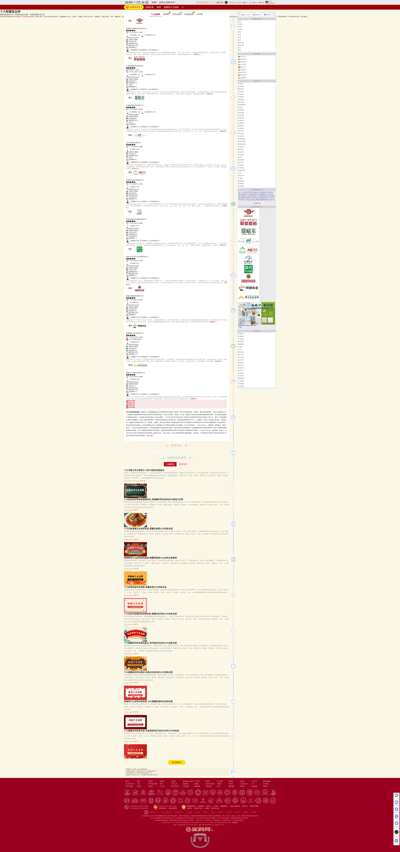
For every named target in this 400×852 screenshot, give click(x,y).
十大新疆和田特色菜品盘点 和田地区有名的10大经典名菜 (150, 643)
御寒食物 (241, 181)
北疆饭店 (131, 216)
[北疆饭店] (248, 259)
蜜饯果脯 (241, 160)
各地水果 (241, 118)
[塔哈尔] (248, 231)
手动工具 (174, 784)
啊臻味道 (131, 330)
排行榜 (216, 806)
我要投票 (131, 405)
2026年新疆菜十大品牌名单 (21, 16)
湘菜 (239, 40)
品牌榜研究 (201, 806)
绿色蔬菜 (241, 91)
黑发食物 (241, 112)
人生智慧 (241, 381)
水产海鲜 (243, 64)
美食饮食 (241, 368)
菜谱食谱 (241, 362)
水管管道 (266, 784)
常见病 (240, 347)
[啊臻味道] (248, 288)
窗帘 (161, 784)
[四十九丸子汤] (248, 297)
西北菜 (240, 27)
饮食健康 (243, 77)
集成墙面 (197, 786)
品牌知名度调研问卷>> (167, 2)
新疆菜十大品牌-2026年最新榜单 (136, 769)
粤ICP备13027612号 (192, 825)
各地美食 (241, 120)
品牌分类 (233, 2)
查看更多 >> (176, 409)
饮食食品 (132, 10)
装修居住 (241, 333)
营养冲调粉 (241, 141)
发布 (255, 2)
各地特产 (241, 84)
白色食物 (241, 154)
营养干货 (241, 131)
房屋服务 (241, 336)
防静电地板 (266, 781)
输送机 (242, 781)
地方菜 (126, 510)
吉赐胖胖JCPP (153, 812)
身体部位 (241, 352)
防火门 (128, 781)
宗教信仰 (241, 373)
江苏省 (162, 786)
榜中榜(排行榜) (179, 812)
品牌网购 (245, 812)
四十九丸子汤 (133, 370)
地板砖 (162, 781)
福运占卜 (241, 370)
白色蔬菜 (241, 147)
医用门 (139, 786)
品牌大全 (209, 806)
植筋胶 (242, 786)
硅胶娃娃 (209, 786)
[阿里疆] (248, 241)
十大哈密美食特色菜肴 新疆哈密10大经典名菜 (145, 587)
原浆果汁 (241, 162)
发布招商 (131, 407)
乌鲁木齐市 (135, 481)
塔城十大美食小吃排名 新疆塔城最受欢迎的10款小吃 (257, 200)
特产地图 (253, 812)
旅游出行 (221, 812)
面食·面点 (241, 45)
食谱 (159, 7)
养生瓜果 (241, 136)
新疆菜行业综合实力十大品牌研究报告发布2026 (141, 775)
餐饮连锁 (241, 42)
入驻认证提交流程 (235, 806)
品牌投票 (149, 7)
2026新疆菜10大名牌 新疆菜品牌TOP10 (139, 773)
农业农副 (243, 62)
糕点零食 (243, 72)
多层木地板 (129, 786)
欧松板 (208, 781)
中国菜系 (241, 123)
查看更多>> (197, 54)
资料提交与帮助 (254, 806)
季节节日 (241, 355)
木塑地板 (186, 786)
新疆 (239, 32)
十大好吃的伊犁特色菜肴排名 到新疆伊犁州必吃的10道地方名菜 (153, 499)
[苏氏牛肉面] (248, 269)
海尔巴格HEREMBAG (138, 25)
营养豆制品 (241, 139)
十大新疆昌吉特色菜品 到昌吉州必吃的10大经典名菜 (148, 672)
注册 (250, 2)
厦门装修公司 (130, 784)
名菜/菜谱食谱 (140, 10)
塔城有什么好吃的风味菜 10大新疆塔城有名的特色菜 (148, 701)
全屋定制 (254, 786)
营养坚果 (241, 97)
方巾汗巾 (254, 781)
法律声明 (189, 808)
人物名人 (237, 812)
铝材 (138, 781)
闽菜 (239, 50)
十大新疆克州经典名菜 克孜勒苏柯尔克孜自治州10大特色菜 (151, 730)
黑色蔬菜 (241, 186)
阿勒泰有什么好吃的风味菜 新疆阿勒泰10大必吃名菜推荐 (150, 558)
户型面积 (241, 339)
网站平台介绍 (215, 808)
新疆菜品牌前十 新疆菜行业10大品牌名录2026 (141, 771)
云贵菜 (240, 29)
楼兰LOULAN (133, 177)
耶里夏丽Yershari (136, 63)
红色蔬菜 (241, 152)
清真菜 (240, 24)
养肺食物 (241, 99)
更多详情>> (150, 435)
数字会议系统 (152, 784)
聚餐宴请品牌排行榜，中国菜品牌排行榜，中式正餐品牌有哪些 (144, 450)
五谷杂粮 (241, 115)
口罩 (138, 784)
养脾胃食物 (241, 105)
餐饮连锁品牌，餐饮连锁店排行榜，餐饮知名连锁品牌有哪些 (143, 452)
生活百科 (241, 386)
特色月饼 (241, 175)
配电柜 (173, 781)
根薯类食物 (241, 144)
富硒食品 (241, 126)
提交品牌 (131, 401)
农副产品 (241, 365)
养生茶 (240, 107)
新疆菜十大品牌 (171, 7)
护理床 (150, 781)
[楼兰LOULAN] (248, 250)
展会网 (205, 812)
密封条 (231, 784)
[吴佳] (248, 278)
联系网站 (235, 822)
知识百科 (241, 376)
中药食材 (241, 128)
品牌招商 (198, 812)
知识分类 (239, 2)
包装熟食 (241, 165)
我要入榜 (131, 403)
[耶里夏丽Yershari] (248, 222)
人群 (239, 349)
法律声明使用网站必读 (207, 825)
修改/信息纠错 (173, 808)
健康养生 (241, 344)
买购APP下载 (198, 808)
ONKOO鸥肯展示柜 (166, 812)
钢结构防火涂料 (188, 781)
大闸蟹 (240, 178)
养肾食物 (241, 183)
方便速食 (243, 70)
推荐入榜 (244, 806)
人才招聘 (206, 808)
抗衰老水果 (241, 170)
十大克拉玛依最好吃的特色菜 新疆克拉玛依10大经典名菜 (150, 614)
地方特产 (243, 56)
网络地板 (231, 786)
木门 (253, 784)
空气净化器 (175, 786)
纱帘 (218, 786)
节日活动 (241, 357)
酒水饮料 (243, 75)
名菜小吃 (243, 59)
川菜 (239, 34)
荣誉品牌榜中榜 (191, 806)
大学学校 (229, 812)
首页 (127, 10)
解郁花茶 (241, 89)
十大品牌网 (189, 812)
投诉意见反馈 (162, 808)
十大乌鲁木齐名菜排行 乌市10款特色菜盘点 (144, 470)
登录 (246, 2)
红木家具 (220, 781)
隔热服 (150, 786)
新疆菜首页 (134, 7)
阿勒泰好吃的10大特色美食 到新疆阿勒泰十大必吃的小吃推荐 (257, 198)
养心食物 (241, 102)
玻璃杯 (265, 786)
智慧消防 (186, 784)
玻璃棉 (196, 784)
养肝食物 (241, 86)
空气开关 (197, 781)
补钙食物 (241, 110)
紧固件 (219, 784)
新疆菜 (147, 10)
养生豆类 (241, 133)
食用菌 (231, 781)
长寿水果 (241, 168)
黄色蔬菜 (241, 149)
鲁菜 (239, 48)
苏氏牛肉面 (132, 254)
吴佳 (128, 293)
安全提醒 (241, 383)
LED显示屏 (243, 784)
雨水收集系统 (210, 784)
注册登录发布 (224, 806)
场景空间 (241, 341)
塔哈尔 (130, 102)
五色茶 (240, 157)
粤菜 (239, 37)
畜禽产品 (243, 67)
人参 (239, 173)
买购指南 (241, 378)
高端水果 (241, 94)
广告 (240, 327)
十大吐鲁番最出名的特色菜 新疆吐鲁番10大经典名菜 (148, 528)
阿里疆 (130, 140)
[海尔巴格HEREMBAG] (248, 213)
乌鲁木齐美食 (128, 481)
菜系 (239, 21)
